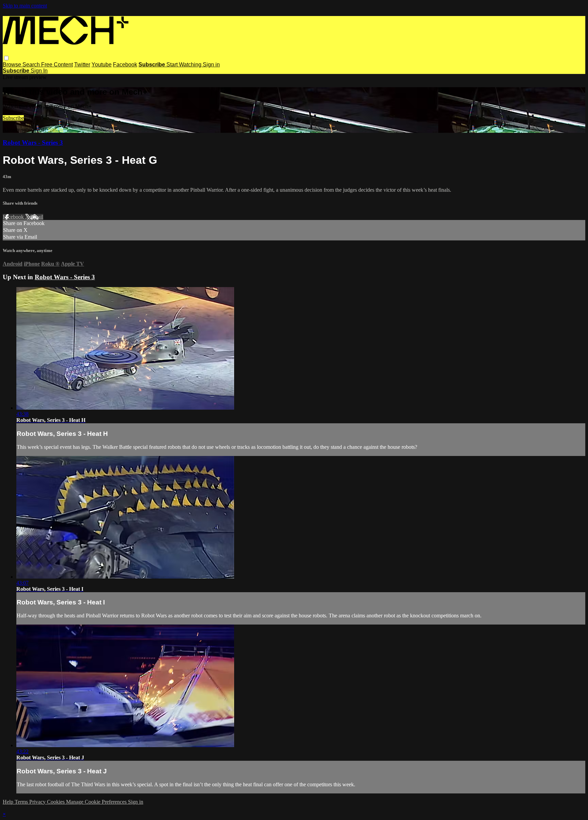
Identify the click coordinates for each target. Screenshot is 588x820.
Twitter (82, 64)
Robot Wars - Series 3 (33, 142)
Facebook (125, 64)
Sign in (211, 64)
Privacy (38, 802)
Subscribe (13, 118)
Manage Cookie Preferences (97, 802)
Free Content (57, 64)
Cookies (56, 802)
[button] (6, 58)
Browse (12, 64)
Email (37, 217)
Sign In (39, 71)
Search (31, 64)
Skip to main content (25, 6)
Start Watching (184, 64)
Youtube (102, 64)
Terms (22, 802)
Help (9, 802)
